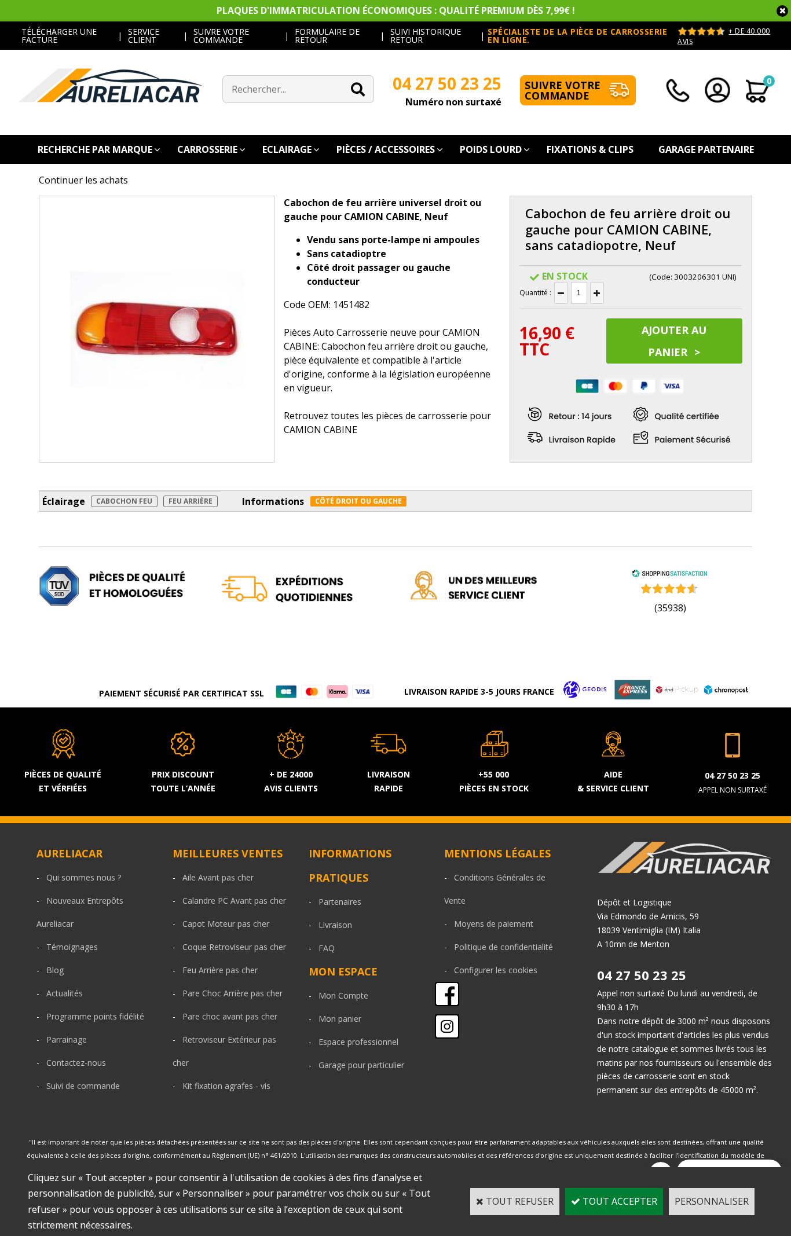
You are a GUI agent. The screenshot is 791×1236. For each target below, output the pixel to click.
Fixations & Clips (590, 149)
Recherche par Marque (95, 149)
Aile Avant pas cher (218, 877)
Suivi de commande (83, 1085)
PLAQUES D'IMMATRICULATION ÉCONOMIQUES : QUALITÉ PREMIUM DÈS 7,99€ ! (396, 10)
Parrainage (66, 1039)
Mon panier (339, 1018)
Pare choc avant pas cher (229, 1016)
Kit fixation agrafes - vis (226, 1085)
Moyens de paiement (493, 923)
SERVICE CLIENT (143, 35)
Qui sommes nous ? (83, 877)
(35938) (670, 608)
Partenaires (339, 901)
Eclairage (287, 149)
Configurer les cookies (495, 969)
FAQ (326, 947)
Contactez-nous (76, 1062)
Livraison (335, 924)
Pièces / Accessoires (385, 149)
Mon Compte (343, 995)
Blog (55, 969)
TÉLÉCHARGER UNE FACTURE (59, 35)
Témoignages (72, 946)
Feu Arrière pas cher (220, 969)
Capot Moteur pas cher (225, 923)
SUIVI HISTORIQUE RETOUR (425, 35)
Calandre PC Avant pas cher (234, 900)
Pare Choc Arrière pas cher (232, 993)
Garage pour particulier (361, 1064)
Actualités (64, 993)
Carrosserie (207, 149)
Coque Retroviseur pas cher (234, 946)
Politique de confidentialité (503, 946)
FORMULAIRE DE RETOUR (327, 35)
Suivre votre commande (562, 90)
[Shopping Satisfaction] (669, 574)
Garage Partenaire (706, 149)
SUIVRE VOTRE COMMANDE (221, 35)
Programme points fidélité (95, 1016)
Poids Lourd (491, 149)
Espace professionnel (358, 1041)
